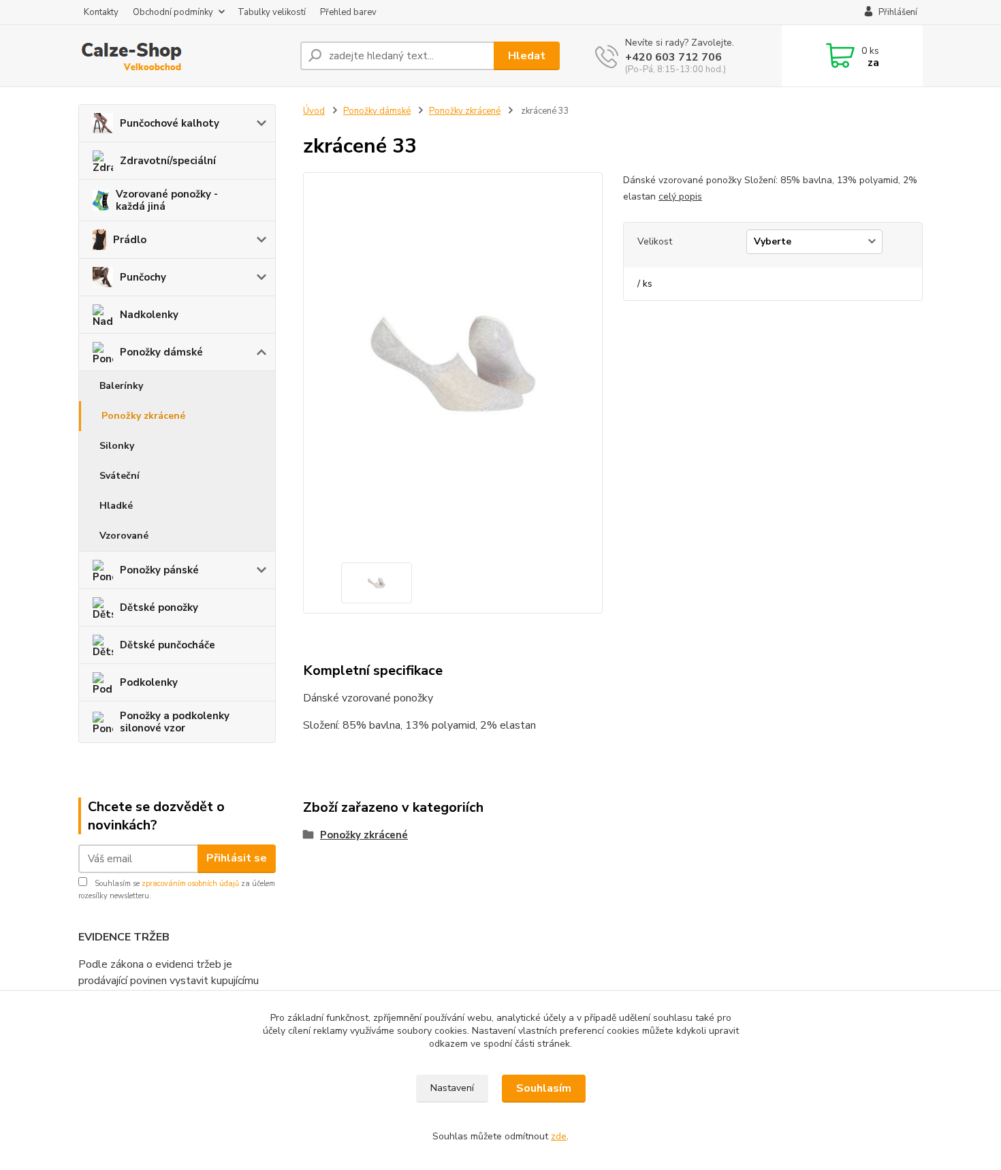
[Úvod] (183, 56)
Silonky (116, 445)
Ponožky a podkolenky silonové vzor (174, 722)
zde (559, 1136)
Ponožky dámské (161, 352)
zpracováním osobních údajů (190, 884)
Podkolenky (149, 682)
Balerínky (121, 385)
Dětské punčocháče (167, 645)
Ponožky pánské (159, 570)
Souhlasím (543, 1088)
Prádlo (129, 240)
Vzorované (123, 535)
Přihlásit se (236, 858)
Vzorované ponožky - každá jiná (167, 200)
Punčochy (143, 277)
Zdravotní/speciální (168, 161)
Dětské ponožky (159, 607)
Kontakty (101, 12)
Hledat (526, 55)
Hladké (116, 505)
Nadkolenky (149, 314)
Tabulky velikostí (272, 12)
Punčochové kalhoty (169, 123)
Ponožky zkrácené (143, 415)
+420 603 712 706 (673, 57)
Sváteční (119, 475)
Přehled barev (348, 12)
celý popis (680, 196)
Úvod (314, 111)
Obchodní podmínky (173, 12)
